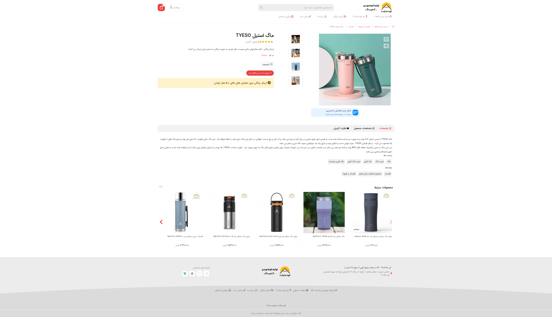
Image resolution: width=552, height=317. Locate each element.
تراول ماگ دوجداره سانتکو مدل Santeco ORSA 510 (373, 236)
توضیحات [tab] (383, 128)
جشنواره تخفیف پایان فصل (370, 173)
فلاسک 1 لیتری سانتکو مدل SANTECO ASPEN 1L (185, 236)
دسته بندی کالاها (382, 16)
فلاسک (350, 26)
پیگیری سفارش (284, 16)
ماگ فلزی (368, 161)
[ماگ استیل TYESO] (276, 271)
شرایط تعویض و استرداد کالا (323, 290)
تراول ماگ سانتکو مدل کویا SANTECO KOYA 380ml (278, 236)
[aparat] (192, 273)
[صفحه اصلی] (393, 26)
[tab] (340, 128)
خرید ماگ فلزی (354, 161)
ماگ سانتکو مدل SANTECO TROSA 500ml (329, 236)
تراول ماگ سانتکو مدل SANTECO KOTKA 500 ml (231, 236)
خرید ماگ (379, 161)
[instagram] (199, 273)
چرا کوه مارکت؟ (359, 16)
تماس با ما (304, 16)
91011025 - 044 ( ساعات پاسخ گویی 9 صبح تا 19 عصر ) (366, 267)
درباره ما (320, 16)
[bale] (185, 273)
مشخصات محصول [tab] (363, 128)
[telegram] (206, 273)
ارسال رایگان (338, 16)
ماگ (389, 161)
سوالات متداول (299, 290)
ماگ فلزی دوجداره (336, 161)
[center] (261, 7)
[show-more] (389, 212)
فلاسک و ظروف (364, 26)
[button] (391, 222)
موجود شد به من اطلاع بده (259, 73)
